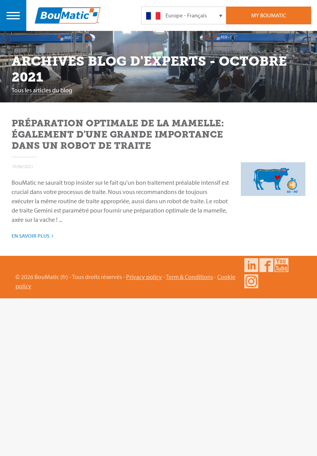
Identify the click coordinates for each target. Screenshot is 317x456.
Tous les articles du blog (42, 90)
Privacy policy (144, 277)
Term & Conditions (189, 277)
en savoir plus (32, 235)
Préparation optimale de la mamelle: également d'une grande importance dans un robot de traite (118, 134)
